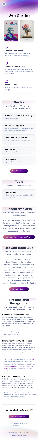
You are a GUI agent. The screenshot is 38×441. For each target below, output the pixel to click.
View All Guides (17, 171)
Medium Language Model (19, 435)
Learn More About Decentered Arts (17, 237)
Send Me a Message (18, 416)
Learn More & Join (18, 289)
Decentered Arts (27, 331)
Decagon (33, 359)
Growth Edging (24, 432)
